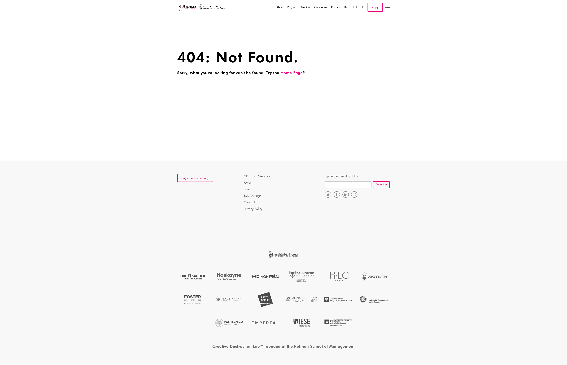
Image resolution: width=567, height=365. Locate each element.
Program (292, 7)
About (280, 7)
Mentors (305, 7)
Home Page (292, 73)
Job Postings (252, 196)
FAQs (247, 183)
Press (247, 189)
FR (362, 7)
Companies (320, 7)
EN (355, 7)
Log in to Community (195, 178)
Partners (335, 7)
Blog (346, 7)
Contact (249, 202)
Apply (375, 7)
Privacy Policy (253, 209)
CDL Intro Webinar (257, 176)
